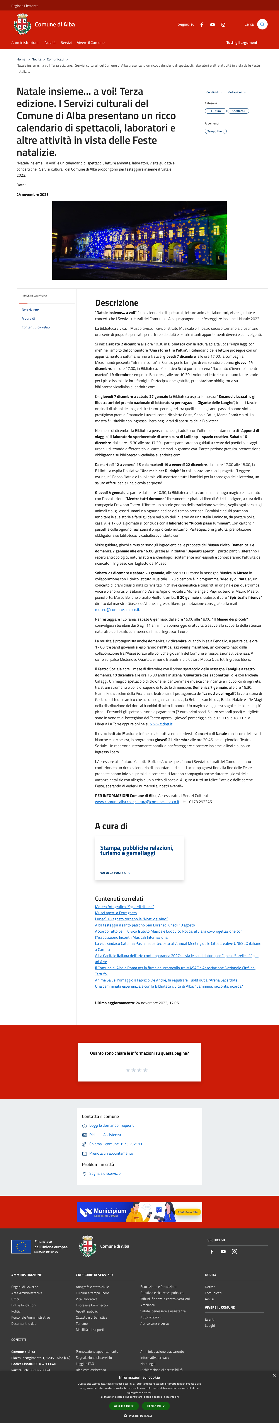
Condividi (212, 92)
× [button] (274, 1375)
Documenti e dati (24, 1323)
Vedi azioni (235, 92)
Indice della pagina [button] (34, 295)
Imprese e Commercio (92, 1305)
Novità (36, 59)
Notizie (210, 1286)
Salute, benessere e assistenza (163, 1311)
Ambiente (147, 1304)
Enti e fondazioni (23, 1305)
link (177, 1397)
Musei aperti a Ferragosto (116, 913)
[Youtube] (210, 24)
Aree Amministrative (26, 1292)
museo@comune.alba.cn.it (117, 609)
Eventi (209, 1319)
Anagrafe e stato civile (92, 1286)
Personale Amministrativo (30, 1317)
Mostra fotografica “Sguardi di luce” (124, 907)
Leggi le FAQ (85, 1363)
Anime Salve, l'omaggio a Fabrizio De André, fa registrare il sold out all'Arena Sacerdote (166, 980)
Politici (16, 1311)
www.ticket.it (161, 724)
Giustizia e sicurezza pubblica (162, 1292)
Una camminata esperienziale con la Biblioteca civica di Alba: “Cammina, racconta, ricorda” (169, 986)
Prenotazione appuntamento (97, 1351)
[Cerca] (262, 24)
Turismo (82, 1323)
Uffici (15, 1299)
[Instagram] (221, 24)
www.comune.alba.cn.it (114, 802)
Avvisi (209, 1299)
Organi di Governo (24, 1286)
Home (21, 59)
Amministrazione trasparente (162, 1351)
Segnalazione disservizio (94, 1357)
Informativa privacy (154, 1357)
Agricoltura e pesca (154, 1323)
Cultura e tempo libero (92, 1292)
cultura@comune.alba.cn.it (157, 802)
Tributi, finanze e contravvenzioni (165, 1298)
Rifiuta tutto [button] (156, 1406)
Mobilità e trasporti (90, 1329)
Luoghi (210, 1325)
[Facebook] (200, 24)
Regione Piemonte (24, 5)
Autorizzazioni (151, 1317)
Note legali (148, 1363)
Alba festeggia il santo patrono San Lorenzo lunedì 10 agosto (145, 925)
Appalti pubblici (87, 1311)
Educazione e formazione (158, 1286)
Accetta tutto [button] (124, 1406)
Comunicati (55, 59)
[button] (139, 1415)
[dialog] (139, 1397)
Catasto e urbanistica (91, 1317)
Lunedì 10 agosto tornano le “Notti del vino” (131, 919)
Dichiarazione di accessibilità (161, 1369)
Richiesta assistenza (91, 1369)
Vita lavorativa (86, 1299)
